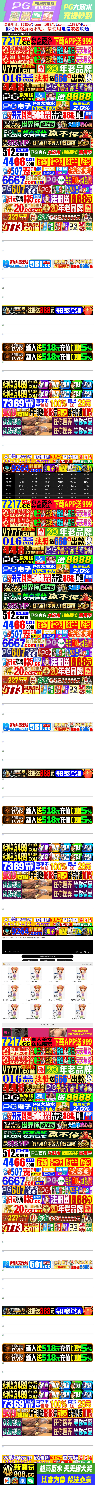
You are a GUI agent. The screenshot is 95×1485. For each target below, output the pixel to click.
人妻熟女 (60, 478)
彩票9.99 (60, 486)
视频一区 (9, 474)
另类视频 (86, 478)
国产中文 (21, 497)
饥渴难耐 (34, 482)
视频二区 (9, 478)
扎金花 (73, 486)
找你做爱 (47, 482)
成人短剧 (47, 497)
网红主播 (34, 474)
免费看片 (9, 497)
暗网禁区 (60, 493)
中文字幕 (34, 478)
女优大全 (73, 489)
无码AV (8, 489)
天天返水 (86, 486)
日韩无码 (86, 497)
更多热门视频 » (87, 964)
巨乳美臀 (47, 478)
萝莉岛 (86, 489)
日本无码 (47, 474)
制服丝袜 (73, 478)
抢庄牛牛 (34, 486)
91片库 (60, 489)
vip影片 (30, 960)
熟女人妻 (34, 493)
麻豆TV (34, 489)
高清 (77, 952)
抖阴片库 (9, 493)
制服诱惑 (86, 493)
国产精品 (21, 474)
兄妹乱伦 (34, 497)
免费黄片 (47, 493)
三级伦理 (21, 478)
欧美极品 (73, 474)
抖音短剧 (21, 489)
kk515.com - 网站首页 (19, 34)
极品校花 (60, 497)
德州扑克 (47, 486)
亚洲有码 (60, 474)
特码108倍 (47, 960)
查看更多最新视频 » (47, 1024)
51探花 (47, 489)
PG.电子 (65, 960)
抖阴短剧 (73, 497)
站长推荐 (9, 482)
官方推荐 (9, 486)
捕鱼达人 (21, 486)
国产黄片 (21, 493)
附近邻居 (21, 482)
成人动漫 (86, 474)
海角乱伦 (73, 493)
